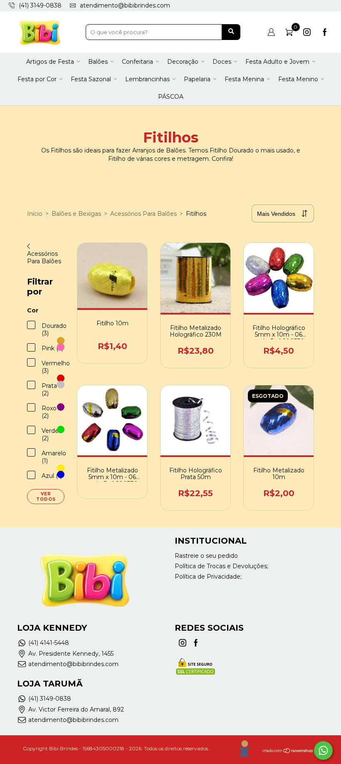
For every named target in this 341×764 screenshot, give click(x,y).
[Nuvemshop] (288, 752)
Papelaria (197, 79)
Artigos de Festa (50, 61)
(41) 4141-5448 (48, 643)
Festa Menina (244, 79)
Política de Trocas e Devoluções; (221, 566)
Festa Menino (298, 79)
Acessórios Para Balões (143, 213)
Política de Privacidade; (208, 576)
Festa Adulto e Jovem (277, 61)
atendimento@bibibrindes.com (125, 5)
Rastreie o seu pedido (206, 555)
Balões (98, 61)
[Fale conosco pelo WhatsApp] (323, 750)
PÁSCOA (170, 96)
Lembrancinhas (147, 79)
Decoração (182, 61)
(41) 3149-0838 (49, 698)
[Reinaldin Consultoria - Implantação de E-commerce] (244, 749)
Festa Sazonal (91, 79)
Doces (222, 61)
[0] (289, 32)
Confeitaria (137, 61)
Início (34, 213)
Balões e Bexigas (76, 213)
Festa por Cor (37, 79)
